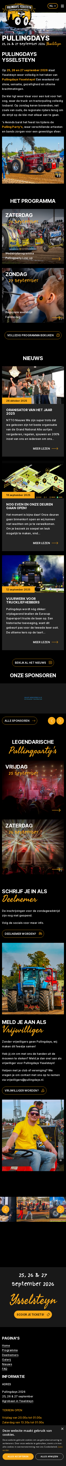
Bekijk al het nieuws (30, 662)
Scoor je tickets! (30, 1314)
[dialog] (33, 1445)
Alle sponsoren (17, 720)
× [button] (62, 1429)
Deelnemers (10, 1355)
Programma (10, 1350)
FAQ (4, 1369)
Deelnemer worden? (20, 933)
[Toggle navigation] (61, 6)
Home (6, 1345)
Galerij (6, 1359)
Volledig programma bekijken (30, 335)
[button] (5, 1209)
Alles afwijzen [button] (49, 1456)
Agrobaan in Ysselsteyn (17, 1401)
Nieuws (7, 1364)
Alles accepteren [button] (18, 1456)
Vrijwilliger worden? (22, 1090)
